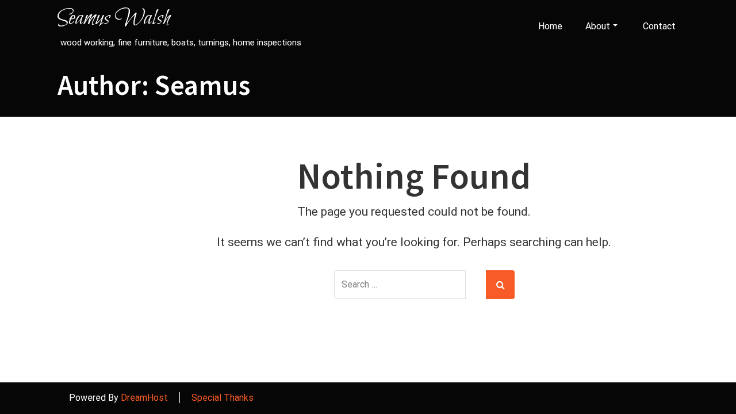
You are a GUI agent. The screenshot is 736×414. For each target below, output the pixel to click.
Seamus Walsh (114, 19)
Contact (659, 26)
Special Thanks (222, 397)
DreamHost (144, 397)
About (597, 26)
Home (550, 26)
